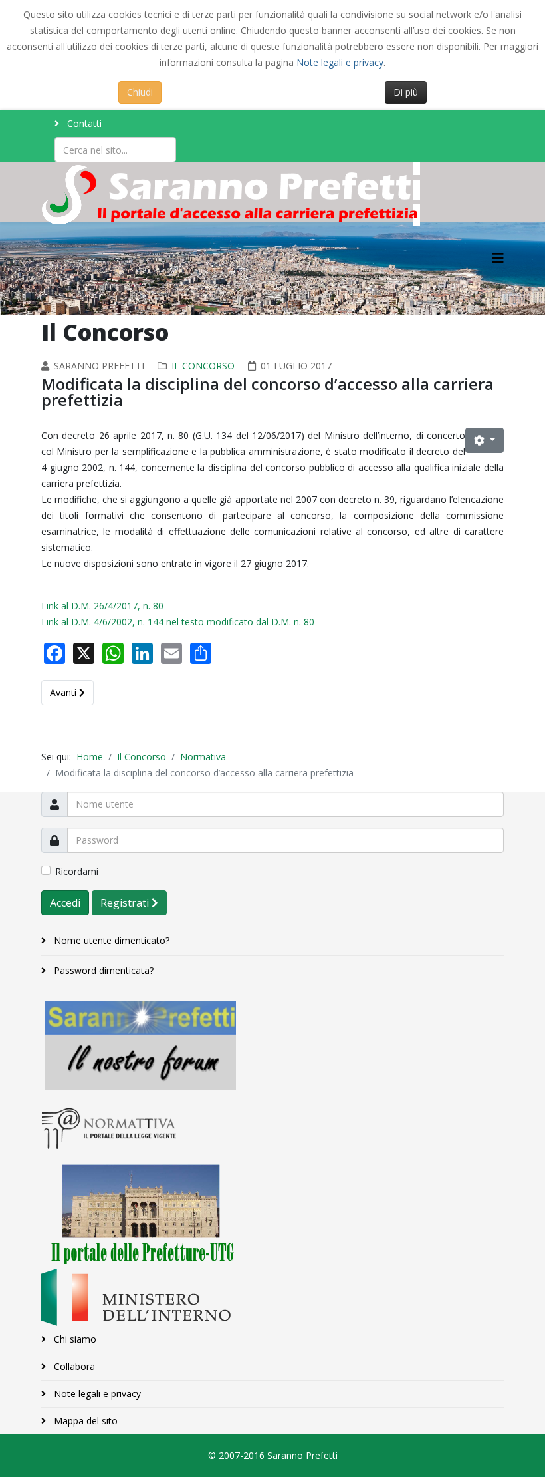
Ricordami (76, 871)
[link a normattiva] (272, 1127)
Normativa (203, 756)
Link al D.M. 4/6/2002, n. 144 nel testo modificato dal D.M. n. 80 (177, 621)
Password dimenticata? (102, 970)
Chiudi (140, 92)
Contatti (83, 123)
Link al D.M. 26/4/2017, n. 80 (102, 605)
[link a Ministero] (272, 1297)
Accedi (65, 903)
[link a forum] (272, 1045)
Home (89, 756)
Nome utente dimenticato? (110, 940)
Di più (405, 92)
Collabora (73, 1366)
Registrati (126, 903)
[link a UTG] (272, 1209)
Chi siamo (73, 1339)
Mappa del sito (84, 1420)
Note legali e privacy (339, 62)
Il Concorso (203, 365)
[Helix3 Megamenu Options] (498, 258)
